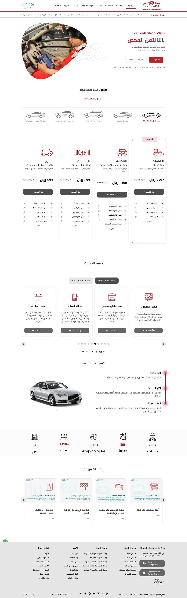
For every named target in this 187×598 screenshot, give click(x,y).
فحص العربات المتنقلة (127, 570)
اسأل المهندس (72, 574)
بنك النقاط (74, 570)
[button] (135, 203)
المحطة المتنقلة (129, 561)
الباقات (99, 5)
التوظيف (57, 5)
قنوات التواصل (43, 578)
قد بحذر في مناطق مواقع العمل (83, 14)
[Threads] (84, 594)
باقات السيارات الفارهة (98, 557)
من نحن (122, 5)
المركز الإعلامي (43, 557)
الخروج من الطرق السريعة (27, 14)
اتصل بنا (67, 5)
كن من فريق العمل (70, 565)
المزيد (149, 221)
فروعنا (76, 5)
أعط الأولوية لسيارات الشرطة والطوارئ (134, 14)
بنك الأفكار (74, 557)
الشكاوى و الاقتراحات (41, 570)
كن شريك (74, 561)
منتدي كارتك (73, 578)
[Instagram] (97, 594)
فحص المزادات (130, 565)
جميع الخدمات (130, 574)
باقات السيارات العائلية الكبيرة (96, 561)
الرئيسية (131, 5)
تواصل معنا (44, 574)
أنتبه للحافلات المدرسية (107, 14)
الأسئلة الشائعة (43, 565)
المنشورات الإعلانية (41, 561)
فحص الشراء (131, 557)
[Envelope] (80, 594)
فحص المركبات (130, 553)
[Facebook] (106, 594)
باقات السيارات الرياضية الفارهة (95, 553)
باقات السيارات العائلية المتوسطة (94, 565)
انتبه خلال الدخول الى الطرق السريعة (54, 14)
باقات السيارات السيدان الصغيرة (95, 570)
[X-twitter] (101, 594)
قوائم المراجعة (87, 5)
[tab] (151, 117)
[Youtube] (93, 594)
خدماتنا (110, 5)
